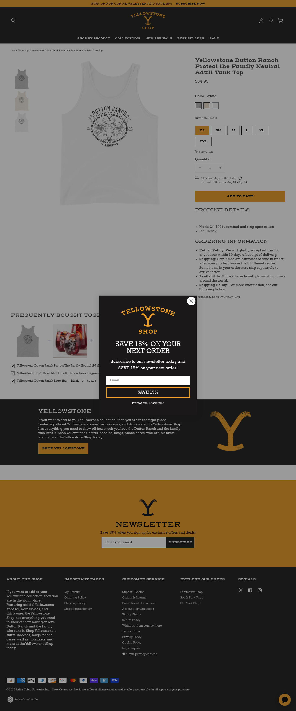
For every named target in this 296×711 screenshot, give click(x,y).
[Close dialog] (191, 301)
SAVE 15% (148, 392)
